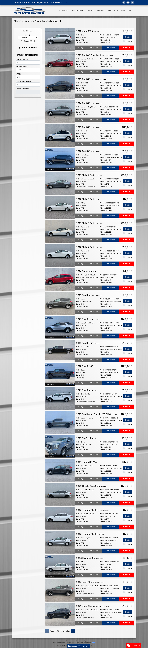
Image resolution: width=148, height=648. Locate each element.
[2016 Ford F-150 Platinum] (60, 350)
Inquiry (80, 48)
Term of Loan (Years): (23, 81)
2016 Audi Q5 (89, 127)
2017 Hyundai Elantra (92, 510)
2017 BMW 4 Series (89, 247)
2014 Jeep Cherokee (90, 582)
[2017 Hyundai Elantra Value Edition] (60, 518)
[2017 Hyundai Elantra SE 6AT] (60, 542)
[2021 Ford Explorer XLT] (60, 327)
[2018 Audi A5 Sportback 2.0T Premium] (60, 63)
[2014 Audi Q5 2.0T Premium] (60, 111)
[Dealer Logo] (29, 10)
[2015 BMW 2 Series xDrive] (60, 183)
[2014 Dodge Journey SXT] (60, 279)
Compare (129, 41)
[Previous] (47, 631)
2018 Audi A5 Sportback (94, 55)
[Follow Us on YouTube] (128, 2)
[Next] (73, 631)
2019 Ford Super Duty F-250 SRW (96, 414)
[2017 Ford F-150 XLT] (60, 374)
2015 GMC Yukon (87, 438)
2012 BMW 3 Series (88, 199)
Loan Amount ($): (22, 59)
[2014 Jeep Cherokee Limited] (60, 590)
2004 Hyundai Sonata (90, 558)
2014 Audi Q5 (89, 103)
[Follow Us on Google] (132, 2)
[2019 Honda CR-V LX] (60, 470)
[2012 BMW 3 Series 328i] (60, 207)
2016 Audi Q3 (91, 79)
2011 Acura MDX (88, 31)
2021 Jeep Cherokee (92, 606)
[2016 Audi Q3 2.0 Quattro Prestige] (60, 87)
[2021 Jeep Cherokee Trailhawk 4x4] (60, 614)
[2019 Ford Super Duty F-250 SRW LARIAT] (60, 422)
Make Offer (94, 48)
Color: (78, 35)
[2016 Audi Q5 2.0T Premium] (60, 135)
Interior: (79, 37)
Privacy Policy (82, 641)
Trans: (78, 42)
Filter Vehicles (29, 47)
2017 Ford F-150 (86, 366)
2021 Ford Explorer (87, 319)
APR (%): (19, 74)
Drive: (78, 40)
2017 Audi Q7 (89, 151)
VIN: (101, 35)
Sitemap (77, 642)
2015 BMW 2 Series (89, 175)
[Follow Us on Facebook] (123, 2)
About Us (68, 641)
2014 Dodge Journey (89, 271)
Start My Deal (110, 48)
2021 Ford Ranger (86, 390)
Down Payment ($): (22, 66)
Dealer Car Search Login (59, 642)
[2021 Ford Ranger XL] (60, 398)
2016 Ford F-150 (88, 343)
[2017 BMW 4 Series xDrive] (60, 255)
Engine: (102, 37)
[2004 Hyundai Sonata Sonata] (60, 566)
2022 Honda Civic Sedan (91, 486)
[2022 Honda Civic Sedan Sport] (60, 494)
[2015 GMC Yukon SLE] (60, 446)
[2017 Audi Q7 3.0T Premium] (60, 159)
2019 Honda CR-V (86, 462)
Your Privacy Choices (86, 642)
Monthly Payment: (22, 89)
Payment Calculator (27, 55)
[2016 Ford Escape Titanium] (60, 303)
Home (63, 641)
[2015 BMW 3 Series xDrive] (60, 231)
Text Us (127, 48)
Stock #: (102, 42)
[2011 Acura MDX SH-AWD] (60, 39)
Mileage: (103, 40)
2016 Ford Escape (89, 295)
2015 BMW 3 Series (89, 223)
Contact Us (75, 641)
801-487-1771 (60, 2)
